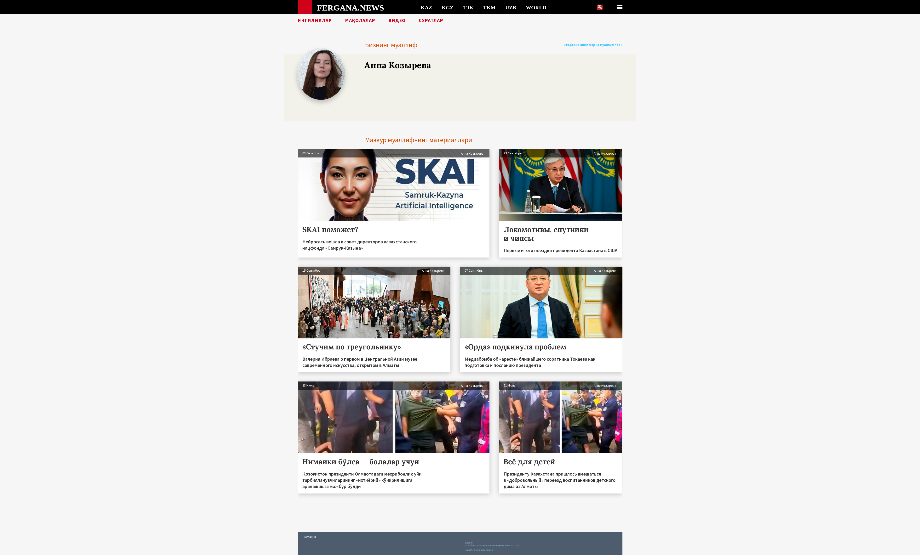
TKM (489, 7)
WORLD (536, 7)
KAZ (426, 7)
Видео (397, 20)
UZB (510, 7)
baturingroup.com (499, 545)
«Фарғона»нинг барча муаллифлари (593, 45)
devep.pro (487, 550)
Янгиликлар (315, 20)
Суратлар (431, 20)
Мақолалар (360, 20)
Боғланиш (310, 536)
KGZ (448, 7)
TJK (468, 7)
